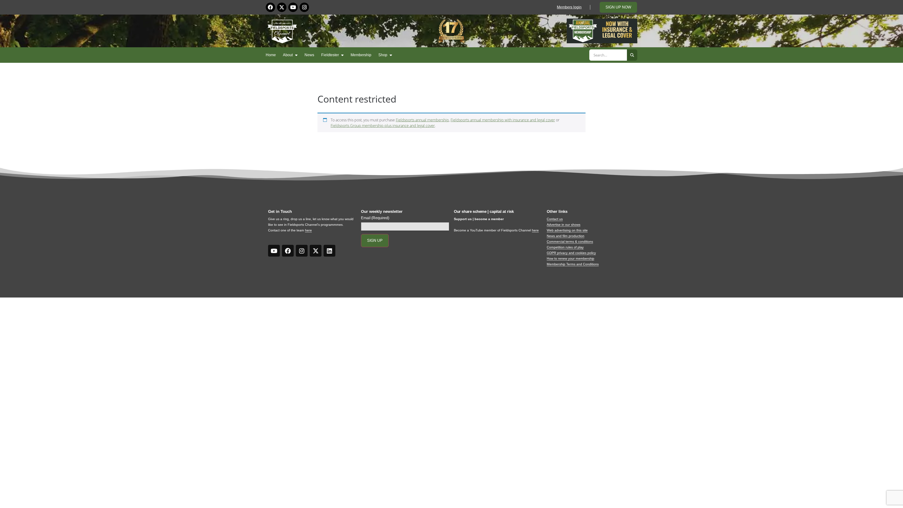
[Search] (632, 55)
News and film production (565, 236)
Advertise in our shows (563, 224)
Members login (569, 7)
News (309, 55)
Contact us (555, 219)
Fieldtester (330, 55)
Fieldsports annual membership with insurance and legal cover (503, 120)
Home (271, 55)
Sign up (375, 240)
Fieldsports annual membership (422, 120)
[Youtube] (293, 7)
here (308, 230)
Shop (382, 55)
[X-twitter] (281, 7)
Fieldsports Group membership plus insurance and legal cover (383, 125)
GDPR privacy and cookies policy (571, 253)
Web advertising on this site (567, 230)
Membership (361, 55)
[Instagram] (304, 7)
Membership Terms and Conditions (573, 264)
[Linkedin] (329, 251)
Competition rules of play (565, 247)
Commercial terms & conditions (570, 241)
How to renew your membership (570, 258)
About (288, 55)
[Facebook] (270, 7)
